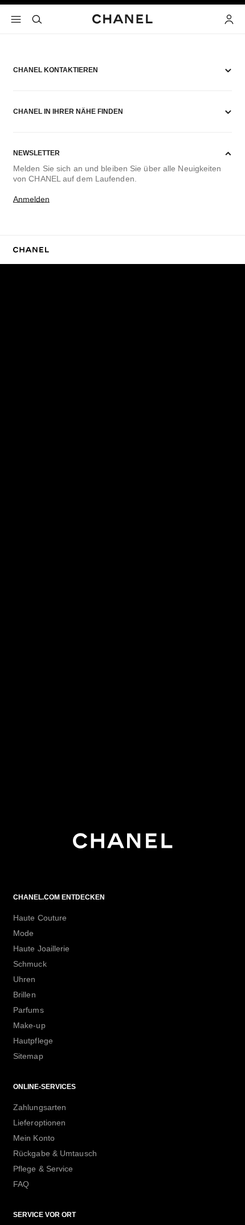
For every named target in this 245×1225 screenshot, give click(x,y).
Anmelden (31, 199)
